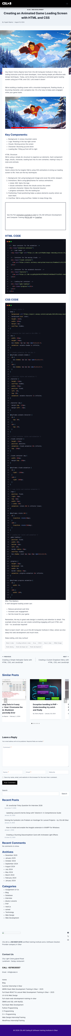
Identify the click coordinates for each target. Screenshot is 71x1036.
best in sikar (10, 643)
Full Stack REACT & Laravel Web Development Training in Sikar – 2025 (28, 992)
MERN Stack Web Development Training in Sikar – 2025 (22, 989)
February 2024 (10, 878)
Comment (7, 747)
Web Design (58, 643)
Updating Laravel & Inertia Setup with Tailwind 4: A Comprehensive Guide (33, 813)
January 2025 (10, 858)
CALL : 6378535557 (11, 968)
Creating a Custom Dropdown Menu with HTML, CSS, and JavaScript (54, 659)
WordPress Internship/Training (13, 1020)
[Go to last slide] (5, 700)
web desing (10, 647)
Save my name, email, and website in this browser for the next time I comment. (30, 777)
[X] (68, 936)
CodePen (38, 217)
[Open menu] (67, 3)
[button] (64, 241)
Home (4, 980)
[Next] (65, 700)
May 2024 (9, 872)
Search (4, 790)
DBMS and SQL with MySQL (12, 1002)
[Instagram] (68, 940)
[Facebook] (68, 932)
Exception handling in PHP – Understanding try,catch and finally (45, 707)
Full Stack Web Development (12, 1005)
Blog (29, 9)
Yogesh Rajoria (8, 22)
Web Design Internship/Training (13, 1017)
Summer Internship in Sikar (12, 986)
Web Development (38, 9)
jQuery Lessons (11, 901)
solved (7, 909)
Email (28, 772)
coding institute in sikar (23, 643)
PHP (7, 904)
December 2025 (11, 855)
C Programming (8, 1011)
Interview (8, 898)
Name (6, 772)
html (40, 643)
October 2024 (10, 861)
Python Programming (10, 1008)
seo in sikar (48, 643)
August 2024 (10, 866)
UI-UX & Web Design (10, 995)
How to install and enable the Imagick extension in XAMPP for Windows (32, 827)
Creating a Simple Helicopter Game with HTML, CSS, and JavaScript (17, 659)
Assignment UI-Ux (12, 890)
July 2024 (9, 869)
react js (8, 907)
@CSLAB (28, 217)
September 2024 (11, 864)
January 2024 (10, 881)
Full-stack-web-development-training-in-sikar (19, 998)
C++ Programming (9, 1014)
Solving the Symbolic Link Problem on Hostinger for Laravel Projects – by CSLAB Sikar (37, 820)
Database (9, 895)
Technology (9, 912)
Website (52, 772)
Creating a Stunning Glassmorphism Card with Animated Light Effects (32, 835)
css (34, 643)
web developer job (22, 647)
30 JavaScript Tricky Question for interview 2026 (24, 805)
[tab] (31, 723)
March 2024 (9, 875)
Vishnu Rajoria (39, 713)
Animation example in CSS (26, 215)
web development (35, 647)
